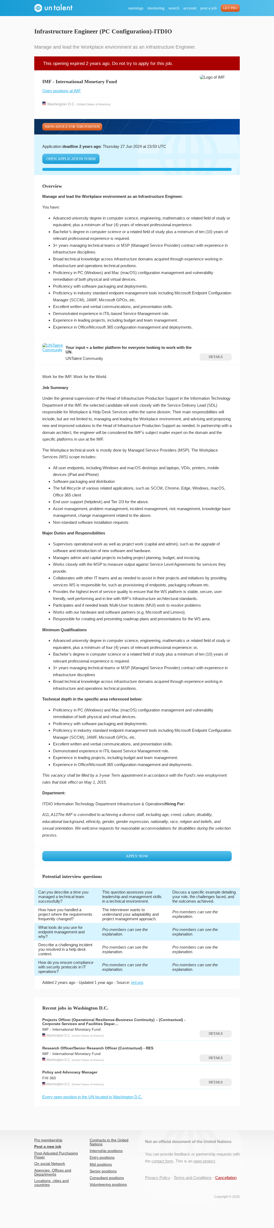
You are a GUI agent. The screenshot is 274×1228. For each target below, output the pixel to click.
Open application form (71, 159)
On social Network (49, 1164)
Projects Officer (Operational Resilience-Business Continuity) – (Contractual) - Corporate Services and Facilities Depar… (113, 1022)
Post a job (208, 8)
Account (189, 8)
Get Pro (230, 8)
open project (204, 1161)
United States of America (93, 104)
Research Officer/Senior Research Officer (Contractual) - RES (97, 1048)
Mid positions (101, 1164)
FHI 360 (49, 1078)
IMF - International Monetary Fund (71, 1029)
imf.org (137, 982)
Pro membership (48, 1140)
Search (174, 8)
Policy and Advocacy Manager (69, 1072)
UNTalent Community (84, 358)
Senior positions (103, 1171)
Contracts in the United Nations (109, 1142)
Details (216, 357)
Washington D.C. (61, 104)
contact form (162, 1161)
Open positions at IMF (61, 90)
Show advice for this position (72, 127)
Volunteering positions (108, 1185)
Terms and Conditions (193, 1177)
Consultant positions (107, 1178)
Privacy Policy (157, 1177)
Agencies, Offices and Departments (52, 1172)
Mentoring (156, 8)
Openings (135, 8)
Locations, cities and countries (51, 1183)
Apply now (137, 856)
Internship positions (106, 1151)
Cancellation (226, 1177)
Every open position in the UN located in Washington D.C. (92, 1097)
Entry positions (102, 1158)
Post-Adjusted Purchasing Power (56, 1155)
